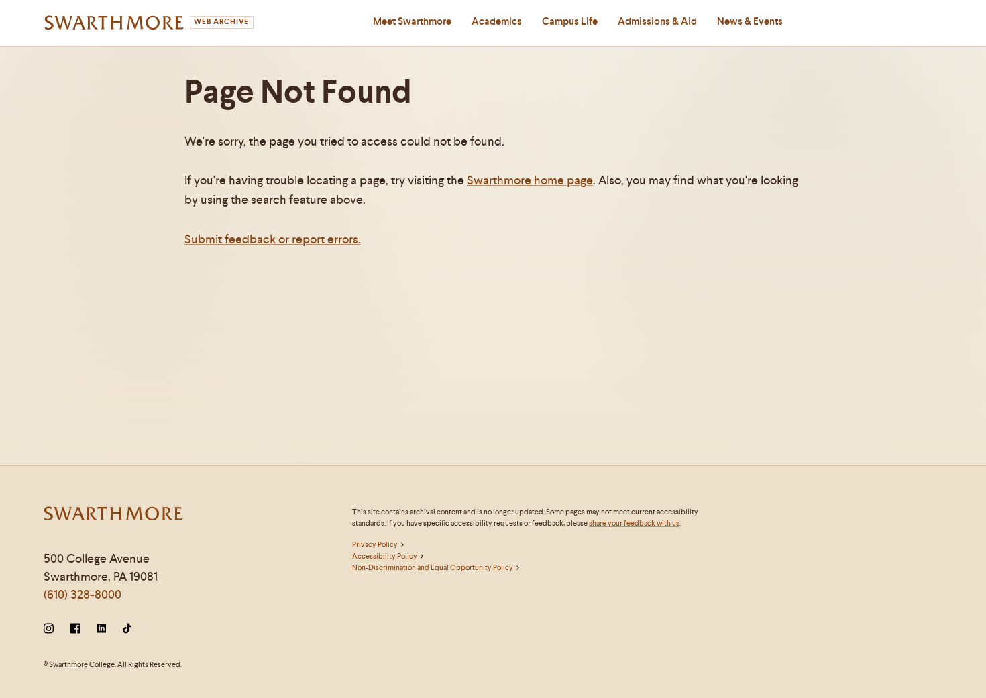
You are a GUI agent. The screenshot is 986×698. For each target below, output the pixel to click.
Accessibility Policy (384, 556)
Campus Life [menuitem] (570, 21)
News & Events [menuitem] (750, 21)
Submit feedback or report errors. (272, 239)
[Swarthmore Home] (114, 515)
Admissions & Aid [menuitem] (657, 21)
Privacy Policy (375, 544)
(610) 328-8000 (82, 594)
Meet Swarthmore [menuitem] (412, 21)
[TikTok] (127, 629)
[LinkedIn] (101, 629)
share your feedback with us (634, 523)
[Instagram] (51, 629)
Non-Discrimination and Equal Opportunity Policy (432, 567)
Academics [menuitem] (497, 21)
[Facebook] (75, 629)
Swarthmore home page (530, 180)
